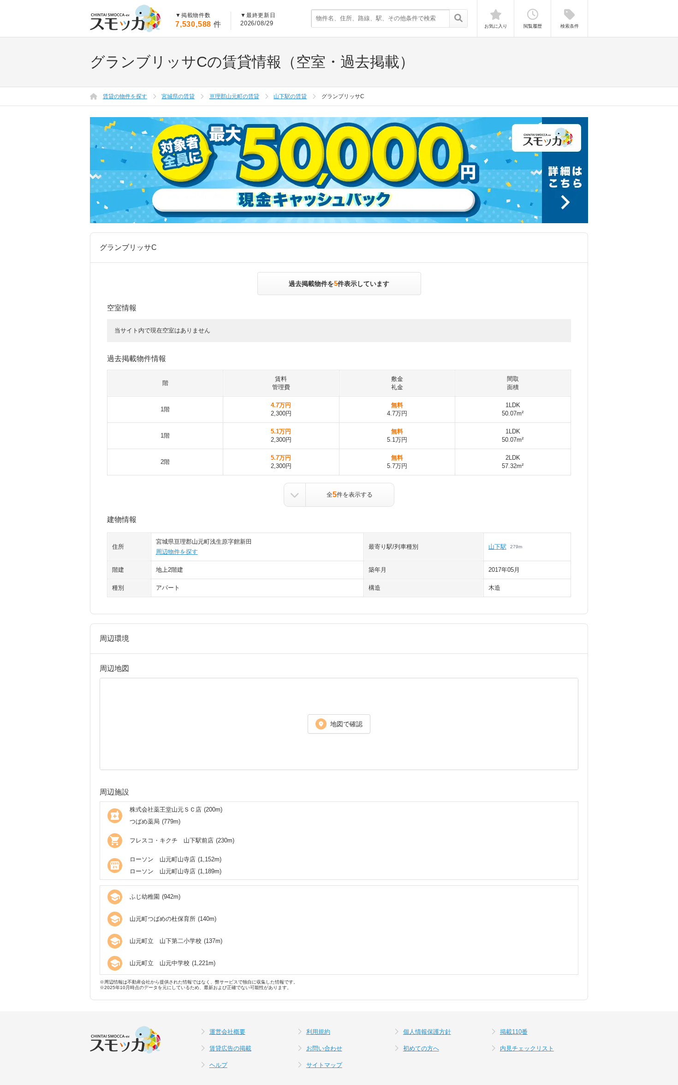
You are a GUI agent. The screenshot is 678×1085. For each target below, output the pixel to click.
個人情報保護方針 (427, 1031)
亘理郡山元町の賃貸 (234, 96)
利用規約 (318, 1031)
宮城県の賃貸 (178, 96)
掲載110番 (514, 1031)
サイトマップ (324, 1064)
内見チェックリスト (527, 1048)
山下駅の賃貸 (290, 96)
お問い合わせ (324, 1048)
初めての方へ (421, 1048)
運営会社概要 (227, 1031)
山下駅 (497, 546)
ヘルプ (218, 1064)
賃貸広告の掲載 (230, 1048)
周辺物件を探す (177, 551)
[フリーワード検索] (458, 19)
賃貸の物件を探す (125, 96)
